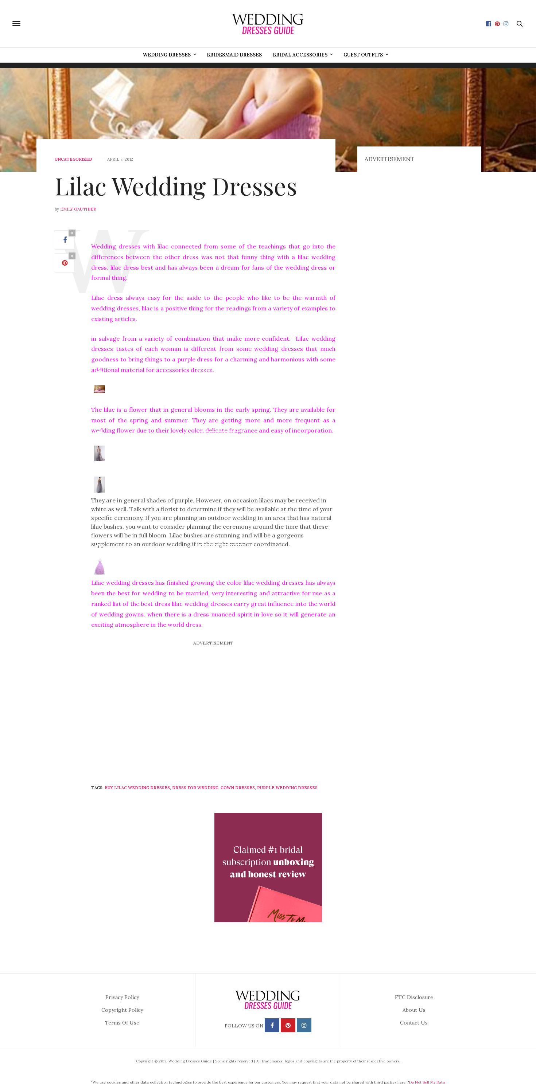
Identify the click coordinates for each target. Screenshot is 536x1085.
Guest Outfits (363, 55)
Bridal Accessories (300, 55)
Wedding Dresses (167, 55)
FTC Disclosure (414, 997)
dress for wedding (195, 787)
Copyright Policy (122, 1010)
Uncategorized (73, 159)
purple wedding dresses (287, 787)
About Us (414, 1010)
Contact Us (414, 1022)
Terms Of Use (122, 1022)
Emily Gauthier (78, 209)
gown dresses (238, 787)
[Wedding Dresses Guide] (268, 23)
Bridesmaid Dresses (234, 55)
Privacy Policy (122, 997)
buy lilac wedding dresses (137, 787)
